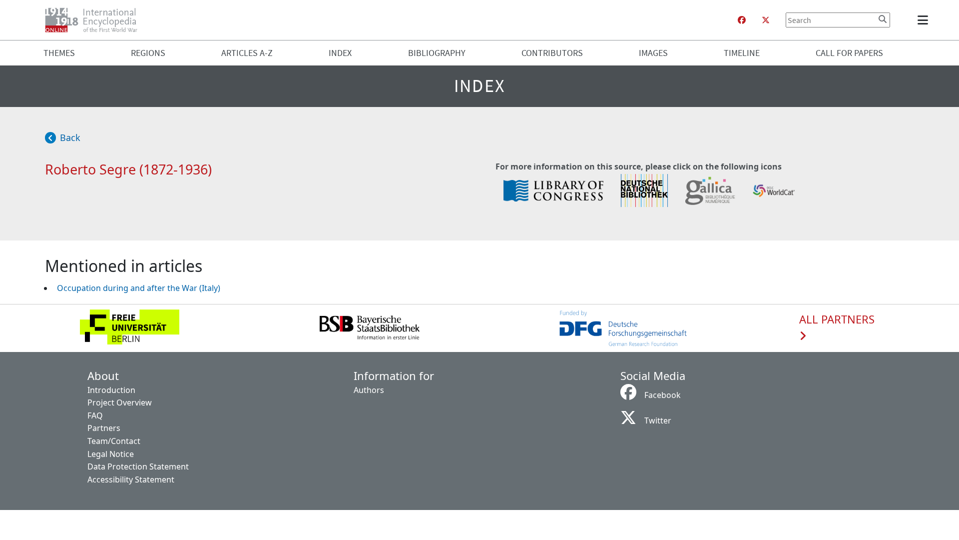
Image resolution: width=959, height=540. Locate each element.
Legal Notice (110, 454)
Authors (369, 390)
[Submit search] (882, 19)
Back (70, 138)
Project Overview (119, 402)
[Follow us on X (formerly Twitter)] (766, 20)
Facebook (662, 395)
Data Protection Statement (138, 466)
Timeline (742, 52)
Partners (103, 428)
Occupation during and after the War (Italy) (138, 288)
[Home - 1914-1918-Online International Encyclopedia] (95, 20)
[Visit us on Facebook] (742, 20)
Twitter (657, 420)
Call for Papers (849, 52)
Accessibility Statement (130, 479)
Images (653, 52)
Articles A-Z (247, 52)
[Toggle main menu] (924, 20)
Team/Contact (113, 441)
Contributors (552, 52)
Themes (59, 52)
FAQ (95, 415)
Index (340, 52)
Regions (148, 52)
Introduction (111, 390)
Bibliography (437, 52)
